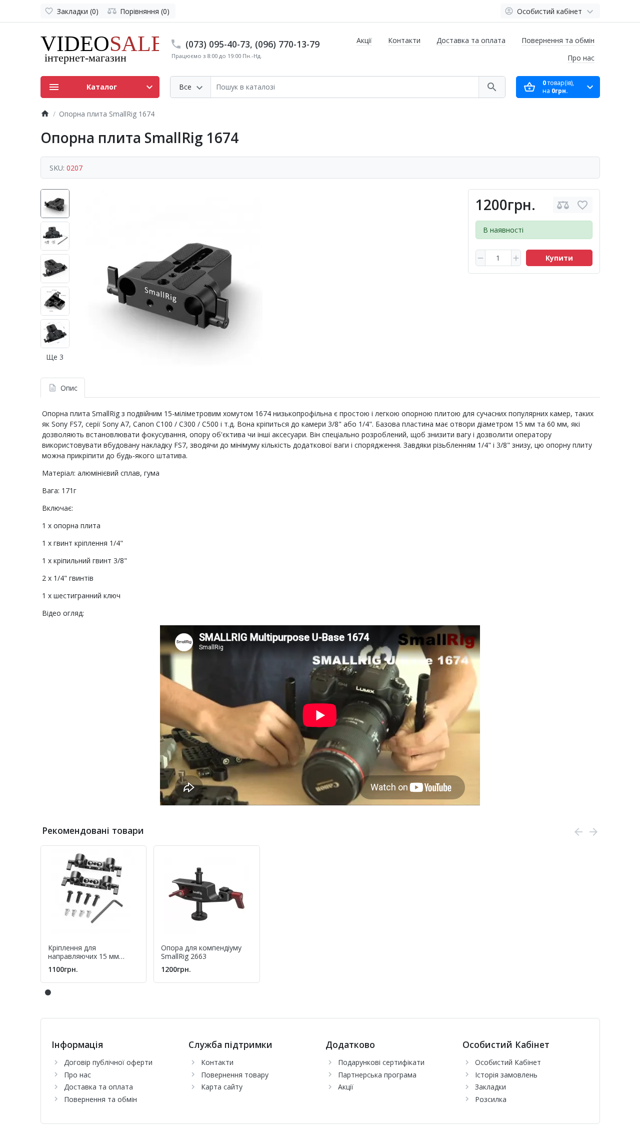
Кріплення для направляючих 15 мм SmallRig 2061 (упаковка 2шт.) (88, 952)
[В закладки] (582, 205)
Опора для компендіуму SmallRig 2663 (201, 952)
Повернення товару (234, 1074)
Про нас (581, 58)
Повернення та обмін (558, 40)
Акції (364, 40)
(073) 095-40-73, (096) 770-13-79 (253, 44)
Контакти (404, 40)
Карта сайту (221, 1086)
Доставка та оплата (471, 40)
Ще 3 (55, 357)
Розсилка (490, 1099)
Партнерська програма (377, 1074)
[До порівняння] (563, 205)
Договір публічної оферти (108, 1062)
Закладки (490, 1086)
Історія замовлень (506, 1074)
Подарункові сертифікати (381, 1062)
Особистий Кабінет (508, 1062)
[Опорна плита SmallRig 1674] (173, 278)
